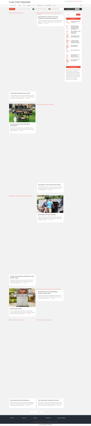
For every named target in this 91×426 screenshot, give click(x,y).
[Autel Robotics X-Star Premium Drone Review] (68, 38)
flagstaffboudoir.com (69, 69)
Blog (54, 5)
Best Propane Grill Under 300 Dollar (47, 214)
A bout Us (12, 417)
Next (39, 411)
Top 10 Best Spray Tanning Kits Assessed (48, 400)
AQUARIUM (29, 5)
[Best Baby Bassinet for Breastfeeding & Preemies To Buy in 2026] (68, 58)
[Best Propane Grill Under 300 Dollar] (33, 8)
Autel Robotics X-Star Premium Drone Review (49, 184)
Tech (24, 5)
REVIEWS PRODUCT (48, 5)
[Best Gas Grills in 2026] (49, 8)
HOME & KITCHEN (13, 5)
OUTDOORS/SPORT (40, 5)
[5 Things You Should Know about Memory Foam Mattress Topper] (68, 44)
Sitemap (35, 417)
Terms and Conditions (61, 417)
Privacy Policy (48, 417)
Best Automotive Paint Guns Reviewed (19, 400)
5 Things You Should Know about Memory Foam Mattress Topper (75, 41)
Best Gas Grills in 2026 (16, 308)
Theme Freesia (55, 421)
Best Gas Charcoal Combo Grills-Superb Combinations (75, 32)
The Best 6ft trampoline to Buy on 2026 (20, 93)
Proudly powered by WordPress (38, 421)
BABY (20, 5)
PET (33, 5)
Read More (27, 98)
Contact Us (24, 417)
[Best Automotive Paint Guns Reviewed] (68, 61)
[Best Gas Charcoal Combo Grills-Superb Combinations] (68, 33)
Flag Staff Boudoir (19, 2)
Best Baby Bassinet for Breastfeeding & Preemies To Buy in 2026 (75, 56)
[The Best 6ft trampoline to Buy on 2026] (68, 21)
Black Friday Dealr (79, 1)
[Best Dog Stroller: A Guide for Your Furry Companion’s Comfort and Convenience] (68, 27)
